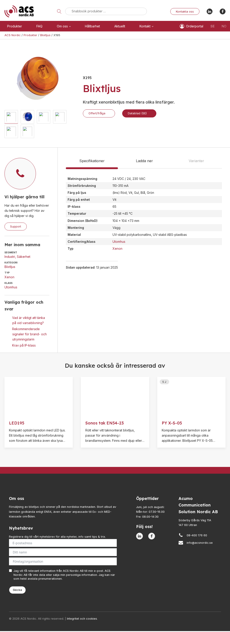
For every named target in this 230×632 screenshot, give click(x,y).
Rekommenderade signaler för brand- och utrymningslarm (29, 334)
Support (15, 226)
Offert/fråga (96, 113)
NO (224, 26)
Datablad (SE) (137, 113)
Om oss (62, 26)
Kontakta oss (185, 11)
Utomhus (10, 287)
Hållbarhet (92, 26)
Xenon (9, 277)
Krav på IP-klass (24, 345)
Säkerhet (23, 257)
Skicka (17, 590)
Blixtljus (9, 267)
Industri (9, 257)
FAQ (39, 26)
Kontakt (144, 26)
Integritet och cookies (82, 618)
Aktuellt (119, 26)
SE (212, 26)
